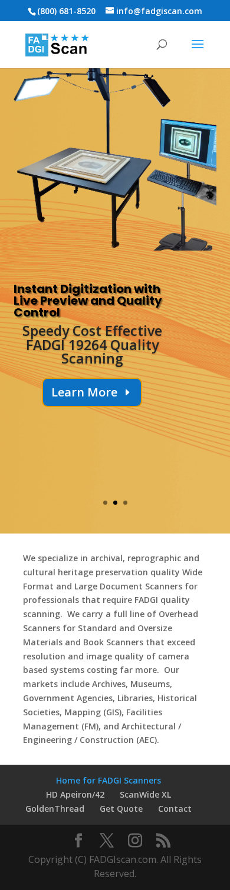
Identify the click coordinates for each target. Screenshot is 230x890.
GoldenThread (54, 808)
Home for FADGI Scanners (108, 780)
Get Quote (121, 808)
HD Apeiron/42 (75, 794)
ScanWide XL (145, 794)
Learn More (84, 392)
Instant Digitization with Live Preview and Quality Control (88, 301)
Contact (175, 808)
